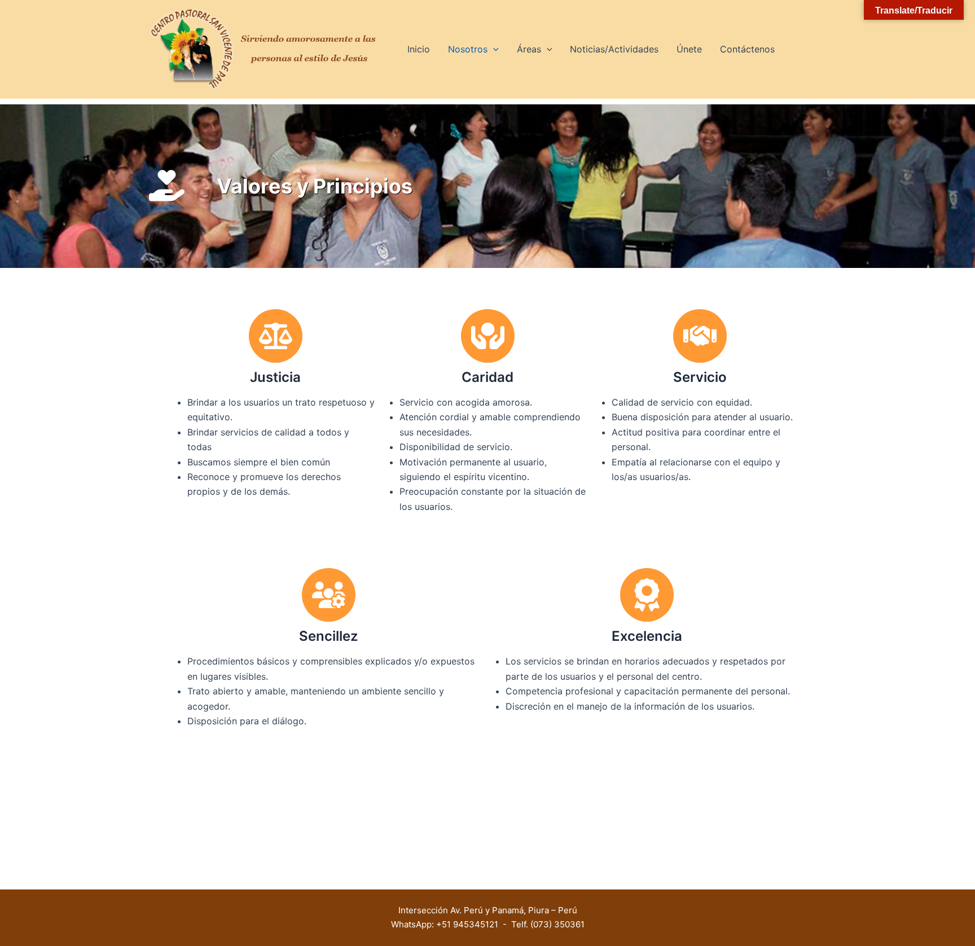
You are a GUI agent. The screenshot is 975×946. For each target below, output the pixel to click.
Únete (689, 49)
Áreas (529, 49)
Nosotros (468, 49)
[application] (493, 49)
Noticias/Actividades (614, 49)
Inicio (418, 49)
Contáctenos (747, 49)
